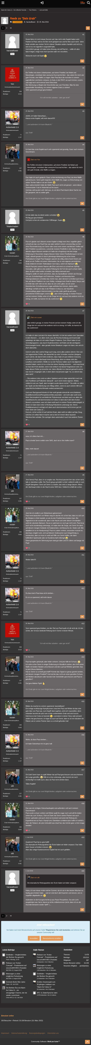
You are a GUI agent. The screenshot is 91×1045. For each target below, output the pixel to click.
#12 (83, 588)
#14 (83, 657)
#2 (83, 68)
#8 (83, 431)
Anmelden (34, 938)
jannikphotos (84, 966)
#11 (83, 555)
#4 (83, 145)
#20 (83, 871)
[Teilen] (88, 28)
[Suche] (88, 3)
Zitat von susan (36, 317)
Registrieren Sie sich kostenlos (58, 930)
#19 (83, 837)
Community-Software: (45, 1041)
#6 (83, 237)
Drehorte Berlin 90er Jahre (15, 982)
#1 (83, 34)
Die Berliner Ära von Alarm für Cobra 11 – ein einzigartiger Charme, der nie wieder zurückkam (16, 991)
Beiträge (5, 94)
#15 (83, 701)
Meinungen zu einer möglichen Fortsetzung (14, 975)
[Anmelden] (41, 3)
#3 (83, 111)
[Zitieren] (82, 61)
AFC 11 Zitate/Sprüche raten (47, 993)
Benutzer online (7, 1016)
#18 (83, 803)
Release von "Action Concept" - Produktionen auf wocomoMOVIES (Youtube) (16, 965)
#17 (83, 770)
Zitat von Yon (35, 160)
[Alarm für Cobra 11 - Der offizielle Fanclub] (82, 2)
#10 (83, 508)
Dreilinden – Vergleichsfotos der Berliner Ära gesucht (16, 956)
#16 (83, 735)
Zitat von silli (35, 877)
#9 (83, 475)
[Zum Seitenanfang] (87, 1042)
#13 (83, 623)
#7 (83, 311)
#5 (83, 210)
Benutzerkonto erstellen (52, 938)
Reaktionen (6, 91)
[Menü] (2, 3)
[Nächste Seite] (11, 28)
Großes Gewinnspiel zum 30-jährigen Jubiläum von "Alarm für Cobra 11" (46, 984)
